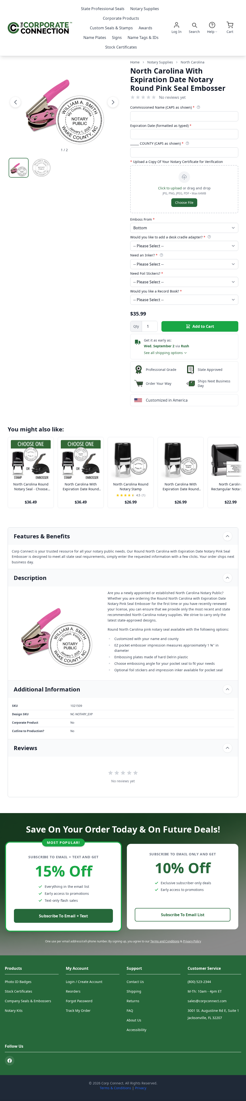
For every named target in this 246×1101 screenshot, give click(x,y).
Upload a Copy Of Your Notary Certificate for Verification (176, 161)
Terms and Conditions (164, 941)
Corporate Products (121, 18)
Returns (133, 1001)
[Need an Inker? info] (161, 255)
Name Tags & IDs (143, 37)
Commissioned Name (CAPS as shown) (162, 107)
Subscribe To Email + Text (63, 916)
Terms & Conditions (115, 1088)
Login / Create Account (84, 981)
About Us (134, 1020)
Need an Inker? (144, 255)
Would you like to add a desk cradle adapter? (167, 237)
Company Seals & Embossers (28, 1001)
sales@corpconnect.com (207, 1001)
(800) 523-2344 (199, 981)
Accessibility (136, 1029)
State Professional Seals (102, 8)
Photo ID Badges (18, 981)
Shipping (134, 991)
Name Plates (94, 37)
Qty (136, 326)
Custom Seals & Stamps (111, 28)
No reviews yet (172, 97)
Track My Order (78, 1010)
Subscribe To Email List (182, 914)
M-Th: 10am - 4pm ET (205, 991)
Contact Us (135, 981)
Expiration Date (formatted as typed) (160, 125)
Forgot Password (79, 1001)
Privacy (140, 1088)
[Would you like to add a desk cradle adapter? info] (209, 237)
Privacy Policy (192, 941)
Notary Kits (14, 1010)
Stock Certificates (121, 47)
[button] (15, 102)
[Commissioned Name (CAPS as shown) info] (198, 107)
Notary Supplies (144, 8)
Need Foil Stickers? (146, 273)
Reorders (73, 991)
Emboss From (142, 219)
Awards (145, 28)
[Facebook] (9, 1060)
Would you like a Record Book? (156, 291)
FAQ (130, 1010)
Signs (117, 37)
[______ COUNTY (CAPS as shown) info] (187, 143)
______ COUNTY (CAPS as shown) (157, 143)
